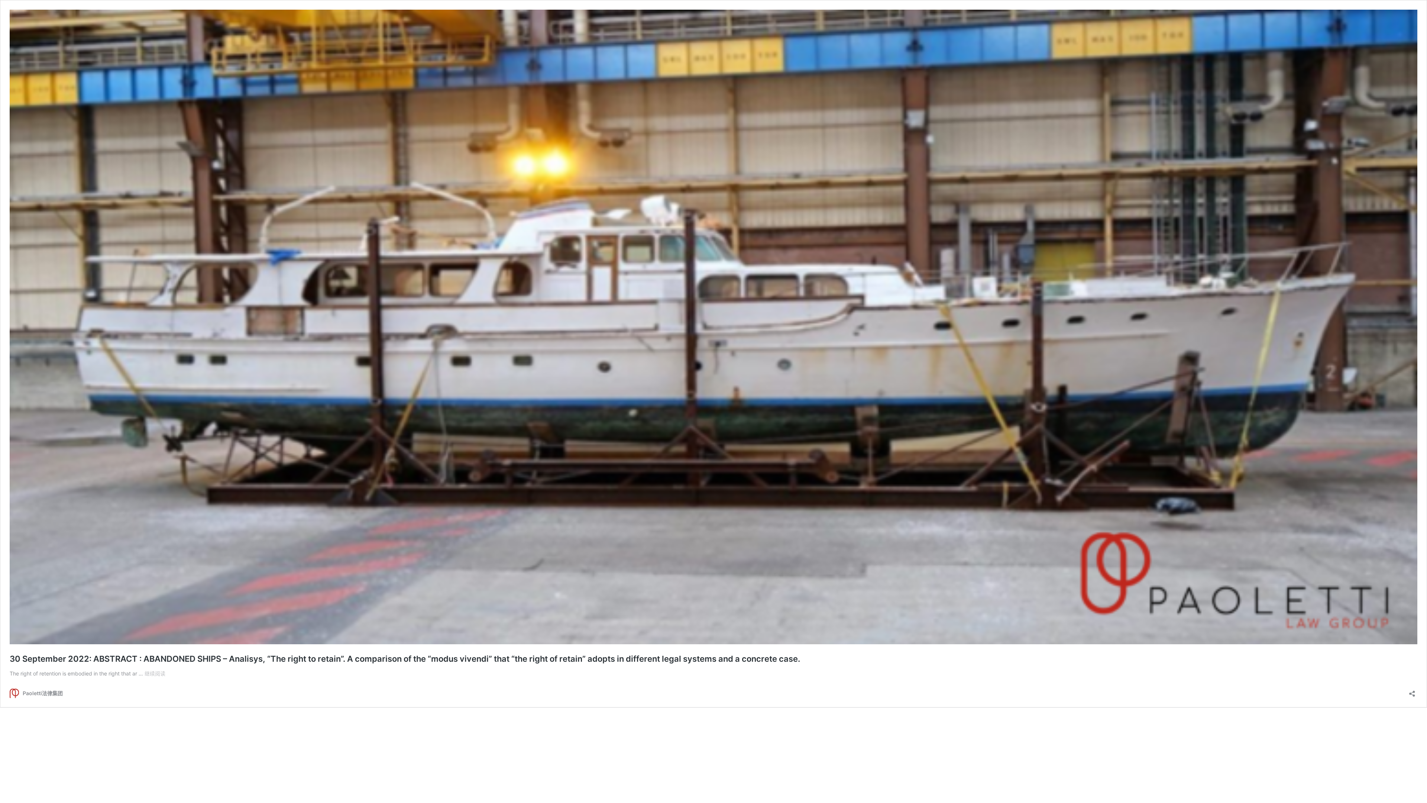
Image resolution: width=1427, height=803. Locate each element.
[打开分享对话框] (1412, 691)
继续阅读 (155, 673)
